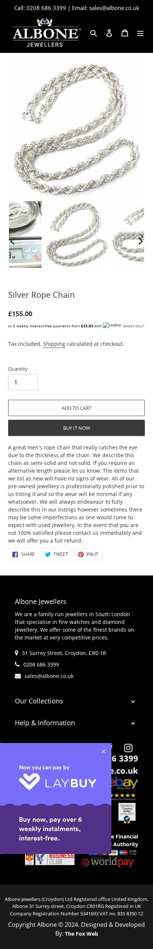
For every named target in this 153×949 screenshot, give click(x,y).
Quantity (18, 368)
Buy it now (76, 428)
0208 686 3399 (41, 664)
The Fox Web (81, 933)
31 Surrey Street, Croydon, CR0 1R (64, 652)
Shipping (54, 343)
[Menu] (140, 32)
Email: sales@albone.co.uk (105, 7)
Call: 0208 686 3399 (40, 7)
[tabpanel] (76, 236)
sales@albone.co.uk (49, 675)
